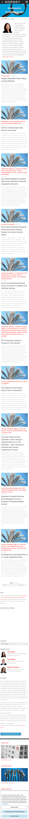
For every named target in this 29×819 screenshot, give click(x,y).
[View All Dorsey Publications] (14, 781)
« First (4, 585)
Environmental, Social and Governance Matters (13, 121)
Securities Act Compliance (7, 224)
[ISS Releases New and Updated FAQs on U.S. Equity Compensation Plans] (14, 535)
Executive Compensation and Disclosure (11, 381)
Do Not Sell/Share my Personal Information (14, 811)
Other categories (5, 76)
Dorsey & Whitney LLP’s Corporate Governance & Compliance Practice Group (13, 597)
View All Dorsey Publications (7, 783)
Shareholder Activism (6, 492)
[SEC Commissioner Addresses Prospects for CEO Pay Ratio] (14, 318)
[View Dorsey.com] (12, 3)
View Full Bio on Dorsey (8, 56)
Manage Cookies (14, 807)
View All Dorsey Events (6, 760)
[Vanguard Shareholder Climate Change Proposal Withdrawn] (14, 67)
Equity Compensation (12, 546)
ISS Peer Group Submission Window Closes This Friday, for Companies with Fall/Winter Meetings (14, 285)
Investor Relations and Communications (11, 123)
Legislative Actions (22, 172)
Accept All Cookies (14, 816)
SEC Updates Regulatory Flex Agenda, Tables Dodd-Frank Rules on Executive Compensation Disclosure (13, 181)
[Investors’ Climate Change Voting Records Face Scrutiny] (14, 112)
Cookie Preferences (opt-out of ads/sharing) (10, 733)
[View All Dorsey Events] (14, 758)
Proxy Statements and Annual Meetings (11, 334)
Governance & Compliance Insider (14, 10)
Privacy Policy (5, 804)
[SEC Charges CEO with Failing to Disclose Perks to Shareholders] (14, 372)
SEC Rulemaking (5, 174)
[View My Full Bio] (7, 32)
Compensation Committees (7, 168)
